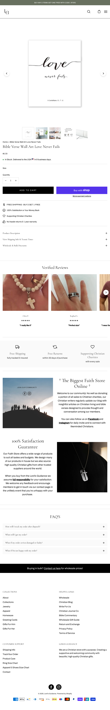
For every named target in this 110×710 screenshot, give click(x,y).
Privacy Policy (65, 629)
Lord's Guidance (50, 694)
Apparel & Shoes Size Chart (16, 667)
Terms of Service (67, 633)
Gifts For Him (9, 624)
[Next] (103, 73)
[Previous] (6, 73)
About (5, 598)
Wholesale (64, 598)
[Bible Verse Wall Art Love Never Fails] (28, 133)
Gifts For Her (9, 629)
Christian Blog (66, 602)
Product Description (11, 233)
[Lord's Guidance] (7, 11)
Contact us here (52, 568)
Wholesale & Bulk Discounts (15, 245)
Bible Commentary (68, 615)
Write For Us (65, 606)
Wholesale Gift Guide (69, 620)
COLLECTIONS (10, 592)
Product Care (9, 659)
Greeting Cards (10, 620)
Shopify (69, 694)
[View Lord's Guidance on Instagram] (58, 687)
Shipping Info (9, 650)
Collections (8, 602)
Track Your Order (10, 654)
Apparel (6, 611)
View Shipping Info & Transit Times (18, 239)
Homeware (8, 615)
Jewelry (6, 606)
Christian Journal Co (69, 611)
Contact (6, 672)
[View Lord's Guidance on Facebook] (51, 687)
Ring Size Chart (10, 663)
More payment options (82, 196)
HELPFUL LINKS (66, 592)
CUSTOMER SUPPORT (13, 644)
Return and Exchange (69, 624)
